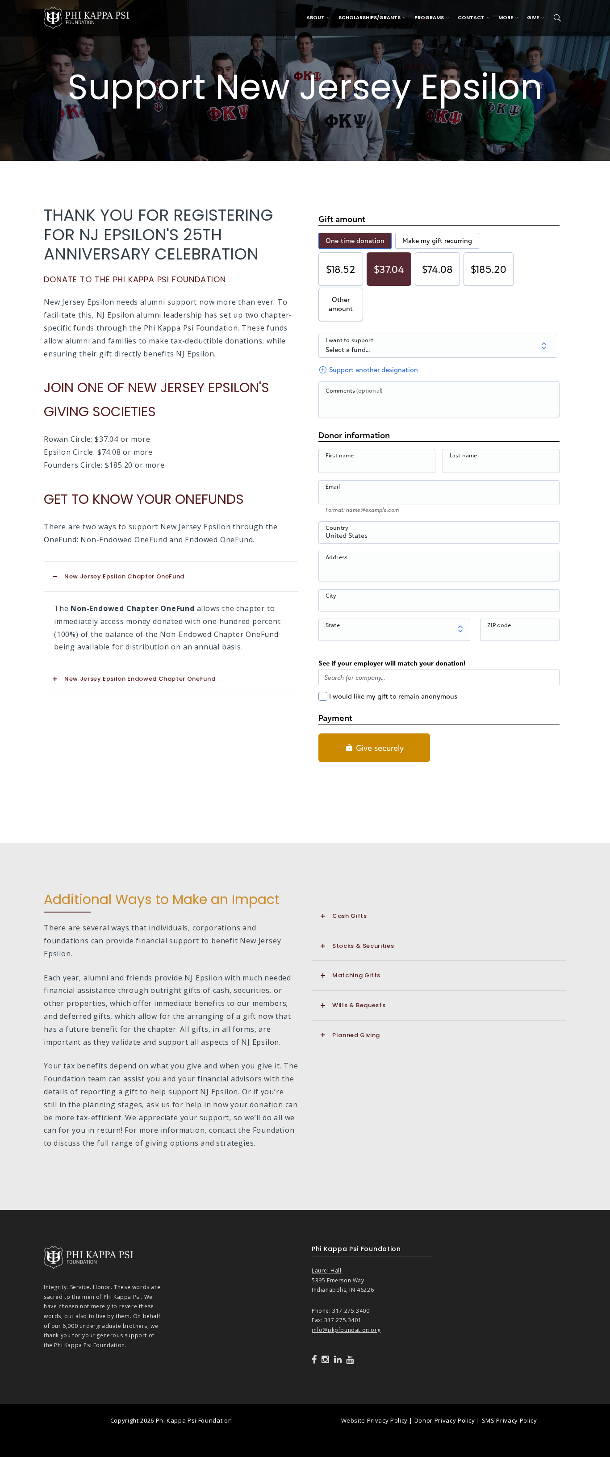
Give (533, 17)
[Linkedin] (338, 1359)
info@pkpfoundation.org (346, 1330)
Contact (471, 17)
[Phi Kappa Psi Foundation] (86, 17)
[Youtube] (350, 1359)
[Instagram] (326, 1359)
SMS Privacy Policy (509, 1420)
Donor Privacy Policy (444, 1420)
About (315, 17)
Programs (429, 17)
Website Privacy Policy (374, 1420)
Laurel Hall (327, 1270)
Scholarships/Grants (369, 17)
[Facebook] (314, 1359)
